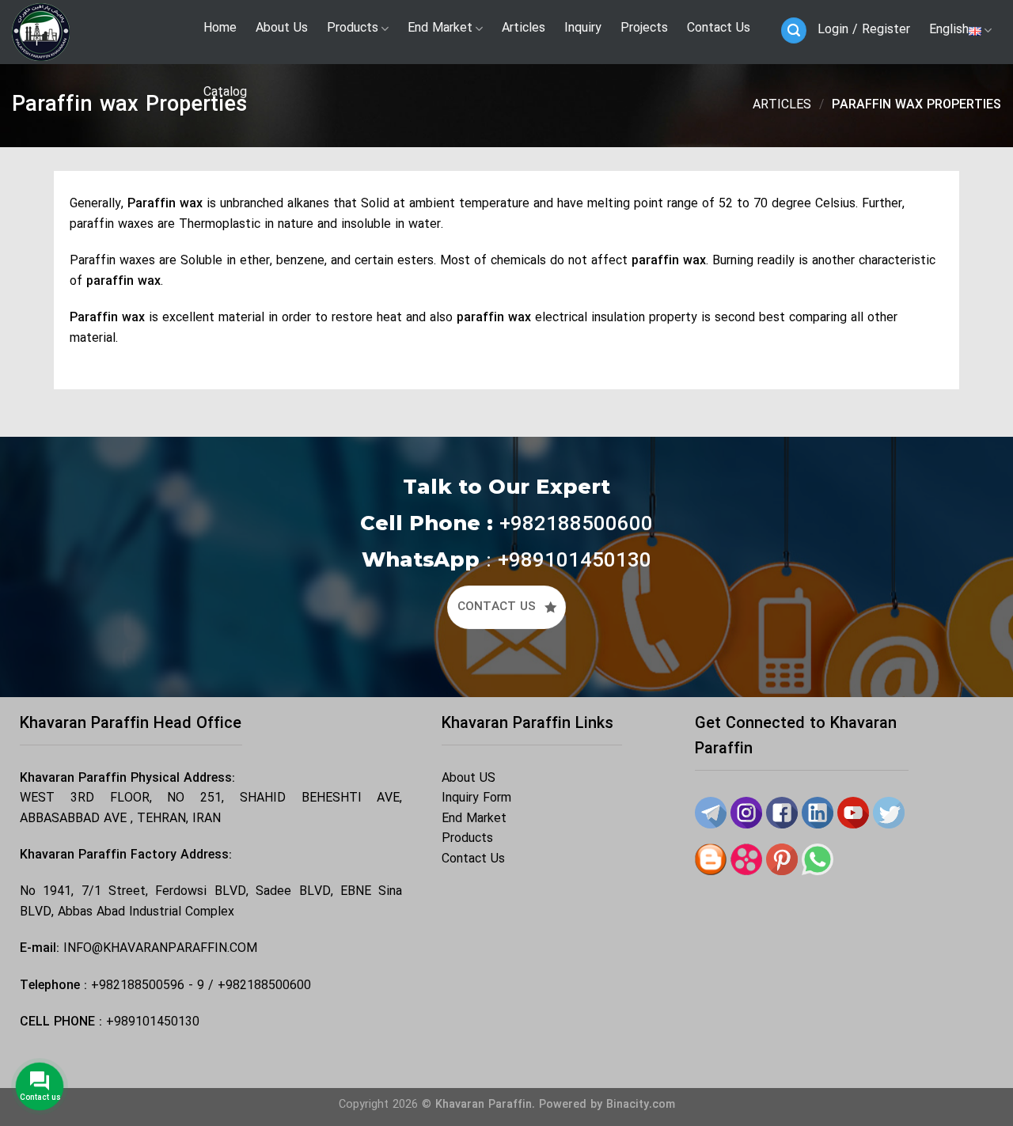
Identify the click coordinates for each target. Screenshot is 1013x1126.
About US (468, 778)
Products (467, 838)
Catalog (225, 92)
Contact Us (473, 859)
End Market (474, 819)
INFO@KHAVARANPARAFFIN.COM (160, 948)
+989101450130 (152, 1022)
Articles (782, 105)
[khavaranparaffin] (91, 32)
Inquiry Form (476, 798)
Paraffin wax (165, 204)
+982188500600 (264, 986)
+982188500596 (137, 986)
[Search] (793, 30)
